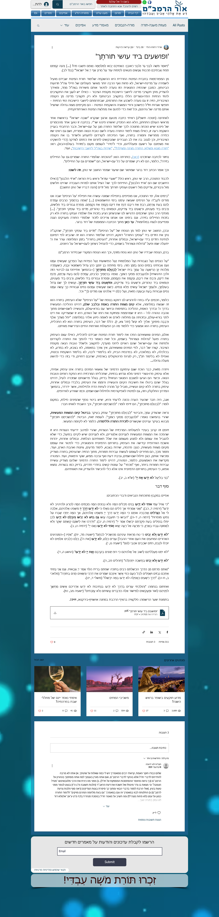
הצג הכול (39, 660)
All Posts (179, 25)
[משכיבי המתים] (109, 679)
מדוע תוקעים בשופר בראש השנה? (163, 700)
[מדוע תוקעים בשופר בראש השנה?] (161, 679)
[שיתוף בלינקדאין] (151, 632)
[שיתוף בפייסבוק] (167, 632)
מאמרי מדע (100, 25)
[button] (118, 2)
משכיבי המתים (119, 698)
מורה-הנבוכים (125, 25)
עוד (66, 25)
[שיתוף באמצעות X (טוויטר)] (159, 632)
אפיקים (81, 25)
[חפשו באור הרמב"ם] (57, 4)
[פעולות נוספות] (52, 47)
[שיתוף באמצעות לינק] (143, 632)
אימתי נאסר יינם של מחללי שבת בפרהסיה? (59, 700)
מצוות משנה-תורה (153, 25)
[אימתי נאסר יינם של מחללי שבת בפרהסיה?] (57, 679)
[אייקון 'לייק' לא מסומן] (159, 813)
